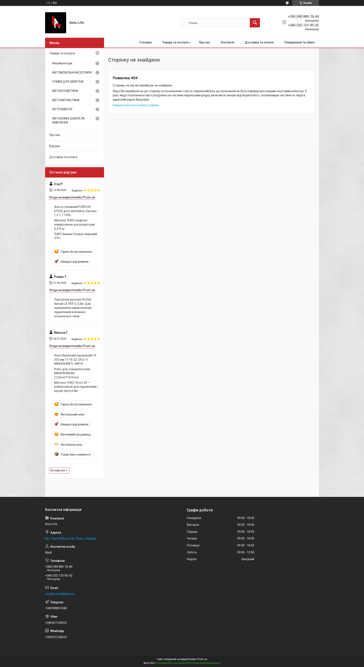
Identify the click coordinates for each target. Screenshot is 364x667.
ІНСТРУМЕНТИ (62, 109)
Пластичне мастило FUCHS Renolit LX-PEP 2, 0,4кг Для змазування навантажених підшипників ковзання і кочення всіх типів (73, 308)
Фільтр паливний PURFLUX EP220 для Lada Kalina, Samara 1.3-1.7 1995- (75, 211)
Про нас (204, 42)
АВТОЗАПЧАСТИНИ (65, 100)
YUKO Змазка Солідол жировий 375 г (75, 236)
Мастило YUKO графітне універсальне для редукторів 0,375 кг (74, 224)
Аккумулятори (62, 63)
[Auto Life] (55, 22)
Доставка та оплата (259, 42)
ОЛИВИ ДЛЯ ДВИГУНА (67, 81)
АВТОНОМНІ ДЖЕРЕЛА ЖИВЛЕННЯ (68, 120)
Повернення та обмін (299, 42)
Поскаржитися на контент (171, 663)
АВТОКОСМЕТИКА (65, 91)
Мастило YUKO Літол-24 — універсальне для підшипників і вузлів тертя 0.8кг (76, 387)
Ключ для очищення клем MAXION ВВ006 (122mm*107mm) (72, 373)
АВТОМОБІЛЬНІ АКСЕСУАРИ (72, 72)
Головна (145, 42)
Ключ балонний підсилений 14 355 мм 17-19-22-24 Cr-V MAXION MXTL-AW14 (75, 359)
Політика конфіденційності (205, 663)
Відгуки (54, 146)
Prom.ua (202, 659)
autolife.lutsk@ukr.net (59, 594)
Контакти (227, 42)
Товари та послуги (175, 42)
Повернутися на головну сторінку (136, 105)
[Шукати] (255, 22)
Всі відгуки (58, 470)
